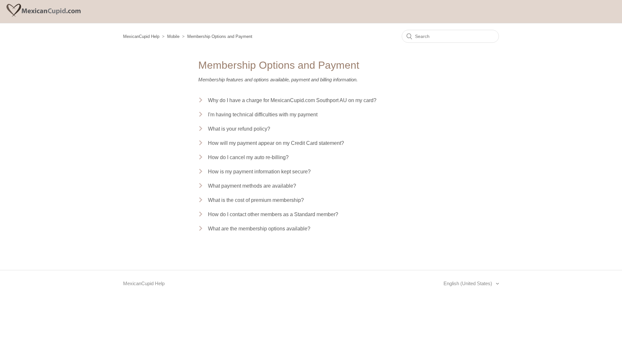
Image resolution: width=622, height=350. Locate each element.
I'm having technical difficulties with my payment (262, 114)
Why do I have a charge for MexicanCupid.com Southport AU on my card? (292, 100)
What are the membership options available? (259, 228)
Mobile (173, 36)
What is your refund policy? (239, 129)
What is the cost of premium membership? (256, 200)
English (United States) (468, 283)
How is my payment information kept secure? (259, 171)
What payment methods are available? (252, 186)
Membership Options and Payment (219, 36)
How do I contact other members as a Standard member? (273, 214)
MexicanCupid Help (141, 36)
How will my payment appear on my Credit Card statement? (276, 143)
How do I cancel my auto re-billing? (248, 157)
